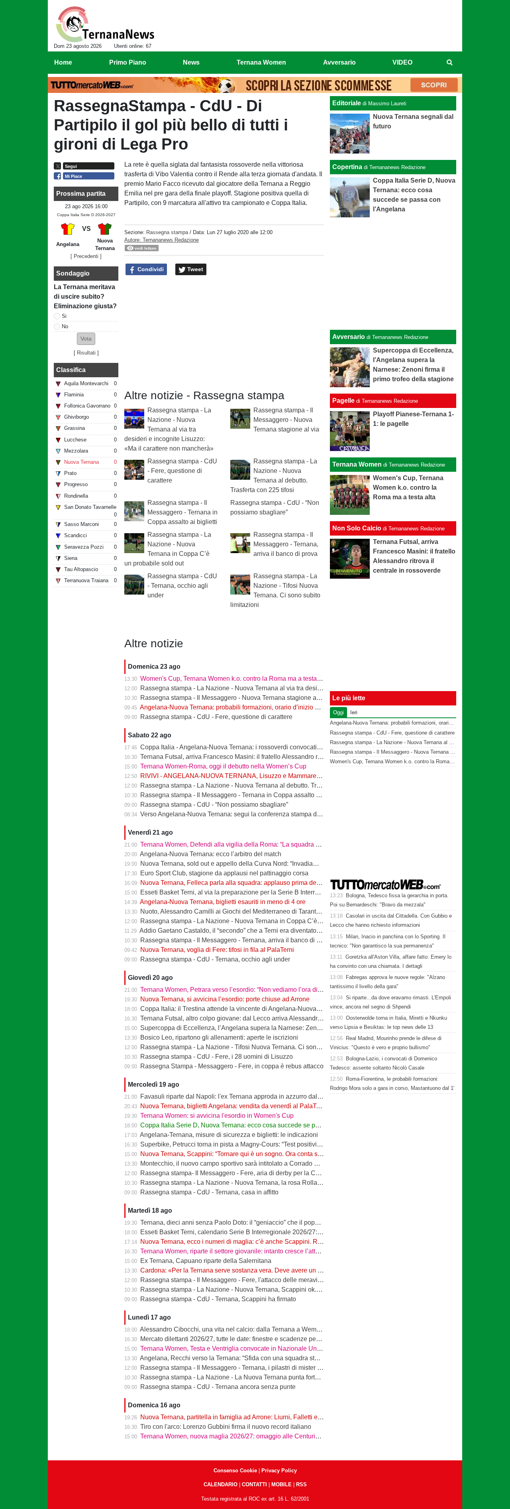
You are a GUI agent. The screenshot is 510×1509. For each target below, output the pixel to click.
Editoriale (346, 103)
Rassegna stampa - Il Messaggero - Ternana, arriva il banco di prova (285, 544)
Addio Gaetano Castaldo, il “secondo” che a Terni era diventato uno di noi (242, 930)
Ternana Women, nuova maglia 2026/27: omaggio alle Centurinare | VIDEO (246, 1436)
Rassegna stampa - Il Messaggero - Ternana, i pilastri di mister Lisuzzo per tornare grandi (265, 1367)
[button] (86, 339)
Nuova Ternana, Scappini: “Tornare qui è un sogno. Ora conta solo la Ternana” (250, 1153)
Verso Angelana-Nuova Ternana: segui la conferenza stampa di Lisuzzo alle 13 (251, 814)
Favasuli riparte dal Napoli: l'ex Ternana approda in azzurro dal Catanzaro (244, 1096)
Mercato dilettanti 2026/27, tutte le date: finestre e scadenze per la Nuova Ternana (255, 1339)
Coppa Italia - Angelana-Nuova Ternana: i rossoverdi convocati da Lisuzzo (244, 747)
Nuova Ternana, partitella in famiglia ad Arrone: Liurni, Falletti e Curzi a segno (249, 1417)
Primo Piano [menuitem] (127, 62)
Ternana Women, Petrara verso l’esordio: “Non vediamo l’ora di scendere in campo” (257, 989)
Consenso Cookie (235, 1471)
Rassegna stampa (167, 232)
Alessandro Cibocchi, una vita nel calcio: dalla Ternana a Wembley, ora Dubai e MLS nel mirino (274, 1329)
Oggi (338, 712)
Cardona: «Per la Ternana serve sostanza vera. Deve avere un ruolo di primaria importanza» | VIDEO (282, 1270)
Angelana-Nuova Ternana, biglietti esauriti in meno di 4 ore (223, 901)
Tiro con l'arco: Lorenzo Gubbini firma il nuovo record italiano (225, 1426)
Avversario (348, 336)
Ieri (353, 712)
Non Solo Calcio (356, 528)
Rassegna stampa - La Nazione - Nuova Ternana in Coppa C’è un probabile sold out (259, 921)
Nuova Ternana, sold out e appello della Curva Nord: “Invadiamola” (234, 863)
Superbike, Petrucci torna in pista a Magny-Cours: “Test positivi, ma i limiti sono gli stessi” (265, 1144)
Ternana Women (357, 464)
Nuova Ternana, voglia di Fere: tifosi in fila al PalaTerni (217, 949)
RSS (301, 1484)
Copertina (347, 167)
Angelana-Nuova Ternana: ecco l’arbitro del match (210, 854)
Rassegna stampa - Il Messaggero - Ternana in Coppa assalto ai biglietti (182, 512)
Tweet (194, 269)
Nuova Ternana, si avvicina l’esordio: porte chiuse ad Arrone (225, 999)
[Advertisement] (393, 273)
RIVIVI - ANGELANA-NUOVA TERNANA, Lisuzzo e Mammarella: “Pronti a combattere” (262, 775)
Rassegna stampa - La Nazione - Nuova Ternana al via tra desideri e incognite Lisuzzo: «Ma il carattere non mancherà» (169, 429)
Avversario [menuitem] (339, 62)
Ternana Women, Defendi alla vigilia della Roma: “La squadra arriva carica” (246, 844)
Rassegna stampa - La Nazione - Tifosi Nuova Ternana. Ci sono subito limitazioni (254, 1047)
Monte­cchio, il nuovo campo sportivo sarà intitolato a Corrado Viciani (236, 1163)
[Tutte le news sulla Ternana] (105, 24)
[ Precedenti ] (86, 256)
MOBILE (281, 1484)
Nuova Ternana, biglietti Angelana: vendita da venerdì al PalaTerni (233, 1106)
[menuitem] (449, 62)
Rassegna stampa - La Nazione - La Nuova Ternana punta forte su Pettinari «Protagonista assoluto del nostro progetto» (308, 1377)
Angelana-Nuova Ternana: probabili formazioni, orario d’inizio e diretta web (245, 707)
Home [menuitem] (63, 62)
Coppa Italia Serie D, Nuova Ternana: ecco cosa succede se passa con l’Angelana (256, 1125)
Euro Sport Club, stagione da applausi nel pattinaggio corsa (224, 873)
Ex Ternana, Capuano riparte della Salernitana (205, 1260)
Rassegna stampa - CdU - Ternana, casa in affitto (209, 1192)
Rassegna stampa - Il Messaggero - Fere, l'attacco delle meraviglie (234, 1280)
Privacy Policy (279, 1471)
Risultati (86, 353)
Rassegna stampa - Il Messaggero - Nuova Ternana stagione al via (286, 420)
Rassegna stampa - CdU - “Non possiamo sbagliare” (214, 804)
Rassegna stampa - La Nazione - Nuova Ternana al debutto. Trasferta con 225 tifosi (257, 785)
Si (64, 316)
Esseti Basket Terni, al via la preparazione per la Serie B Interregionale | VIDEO (252, 892)
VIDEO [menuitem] (402, 62)
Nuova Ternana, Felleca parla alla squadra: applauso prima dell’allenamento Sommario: (264, 882)
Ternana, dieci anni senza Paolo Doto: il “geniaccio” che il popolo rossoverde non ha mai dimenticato (282, 1222)
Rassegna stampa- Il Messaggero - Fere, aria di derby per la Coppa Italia (242, 1173)
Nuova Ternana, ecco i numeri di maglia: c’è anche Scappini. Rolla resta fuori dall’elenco (265, 1241)
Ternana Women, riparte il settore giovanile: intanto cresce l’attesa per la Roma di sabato (264, 1251)
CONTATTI (254, 1484)
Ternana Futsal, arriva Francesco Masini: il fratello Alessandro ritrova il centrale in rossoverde (271, 756)
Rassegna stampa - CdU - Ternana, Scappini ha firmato (218, 1299)
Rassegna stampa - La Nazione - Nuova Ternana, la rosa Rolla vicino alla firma (251, 1182)
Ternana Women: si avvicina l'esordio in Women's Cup (217, 1115)
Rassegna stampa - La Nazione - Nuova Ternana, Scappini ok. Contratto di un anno (257, 1289)
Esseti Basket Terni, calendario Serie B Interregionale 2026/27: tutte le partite (248, 1232)
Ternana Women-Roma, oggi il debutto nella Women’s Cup (223, 766)
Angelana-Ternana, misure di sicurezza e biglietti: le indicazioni (229, 1134)
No (65, 326)
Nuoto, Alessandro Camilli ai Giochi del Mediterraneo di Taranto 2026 (237, 911)
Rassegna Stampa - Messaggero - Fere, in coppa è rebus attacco (232, 1066)
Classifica (71, 369)
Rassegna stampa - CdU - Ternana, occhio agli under (182, 586)
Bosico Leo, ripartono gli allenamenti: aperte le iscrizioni (219, 1037)
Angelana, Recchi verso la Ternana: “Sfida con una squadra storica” (235, 1358)
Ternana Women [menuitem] (261, 62)
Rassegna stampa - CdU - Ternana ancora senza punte (218, 1386)
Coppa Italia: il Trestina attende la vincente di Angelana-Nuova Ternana (240, 1008)
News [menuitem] (191, 62)
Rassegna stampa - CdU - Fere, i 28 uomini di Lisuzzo (216, 1056)
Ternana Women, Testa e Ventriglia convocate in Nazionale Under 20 (237, 1348)
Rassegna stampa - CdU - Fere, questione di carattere (182, 471)
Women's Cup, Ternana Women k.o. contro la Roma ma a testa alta (234, 678)
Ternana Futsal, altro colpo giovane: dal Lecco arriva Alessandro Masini (240, 1018)
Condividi (150, 269)
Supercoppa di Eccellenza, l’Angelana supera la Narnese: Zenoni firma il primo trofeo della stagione (281, 1027)
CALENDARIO (220, 1484)
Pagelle (343, 400)
